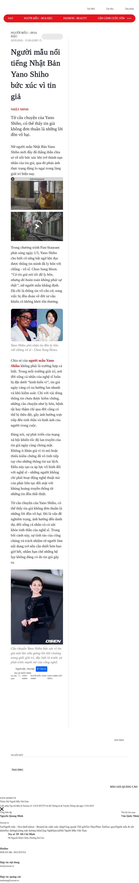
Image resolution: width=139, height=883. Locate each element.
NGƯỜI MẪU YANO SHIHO (39, 677)
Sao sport (111, 826)
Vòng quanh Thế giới (75, 826)
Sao (10, 18)
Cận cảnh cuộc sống (112, 18)
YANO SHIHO (24, 677)
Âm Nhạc (91, 826)
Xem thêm (17, 769)
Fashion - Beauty (75, 18)
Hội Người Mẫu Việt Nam (73, 830)
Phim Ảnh (101, 826)
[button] (52, 36)
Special (56, 830)
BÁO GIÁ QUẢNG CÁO (124, 786)
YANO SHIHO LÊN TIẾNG (54, 677)
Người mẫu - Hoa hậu (38, 18)
